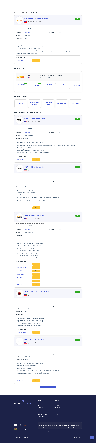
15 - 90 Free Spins (49, 85)
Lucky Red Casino (20, 271)
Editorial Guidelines (42, 410)
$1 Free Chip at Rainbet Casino (35, 340)
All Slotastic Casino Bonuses (77, 86)
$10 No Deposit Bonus (22, 85)
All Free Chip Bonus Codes (48, 387)
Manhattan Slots (20, 274)
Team (39, 405)
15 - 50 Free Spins (63, 85)
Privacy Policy (41, 416)
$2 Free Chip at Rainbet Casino (35, 118)
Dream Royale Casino (21, 332)
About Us (40, 403)
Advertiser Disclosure (55, 431)
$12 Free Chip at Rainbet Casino (35, 167)
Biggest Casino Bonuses (34, 103)
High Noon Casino (20, 264)
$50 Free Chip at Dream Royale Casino (37, 292)
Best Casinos (57, 407)
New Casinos (75, 103)
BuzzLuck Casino (20, 281)
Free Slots (56, 414)
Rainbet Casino (19, 159)
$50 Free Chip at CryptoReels (34, 215)
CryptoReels (19, 284)
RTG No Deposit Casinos (48, 103)
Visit (36, 60)
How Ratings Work (42, 412)
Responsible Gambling (43, 431)
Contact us (40, 407)
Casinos (19, 12)
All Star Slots (19, 277)
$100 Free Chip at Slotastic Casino (36, 18)
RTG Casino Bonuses (59, 412)
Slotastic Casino (26, 12)
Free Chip (27, 32)
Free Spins (56, 405)
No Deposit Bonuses (59, 403)
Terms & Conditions (42, 414)
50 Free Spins (36, 85)
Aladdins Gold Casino (21, 267)
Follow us (76, 437)
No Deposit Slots (61, 103)
